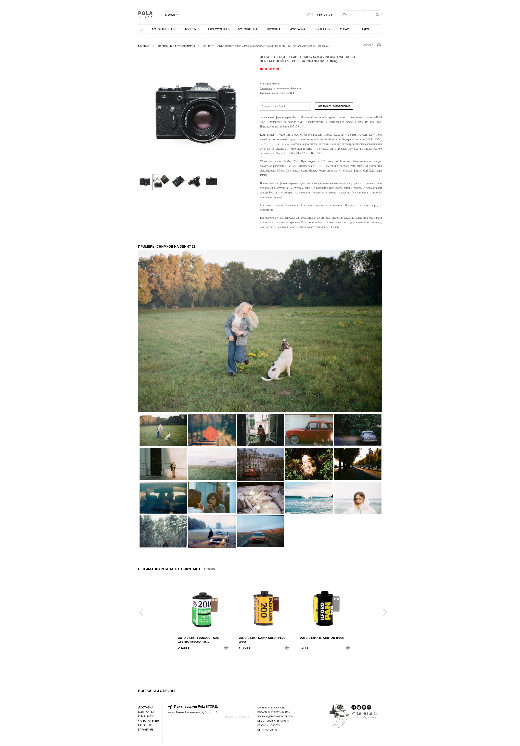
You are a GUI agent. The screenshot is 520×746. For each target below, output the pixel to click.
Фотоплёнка (247, 29)
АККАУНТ (369, 44)
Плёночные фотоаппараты (176, 46)
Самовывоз (266, 88)
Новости (145, 725)
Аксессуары (217, 29)
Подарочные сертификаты (273, 712)
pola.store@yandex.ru (364, 717)
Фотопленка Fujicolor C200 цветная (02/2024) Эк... (198, 639)
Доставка (297, 29)
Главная (144, 46)
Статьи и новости (268, 725)
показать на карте (237, 716)
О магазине (147, 716)
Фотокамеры (162, 29)
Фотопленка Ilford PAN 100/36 (322, 638)
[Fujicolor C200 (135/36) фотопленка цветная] (203, 608)
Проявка (273, 29)
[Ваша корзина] (379, 45)
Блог (366, 29)
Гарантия (145, 729)
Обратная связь (267, 730)
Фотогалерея (148, 720)
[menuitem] (145, 29)
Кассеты (189, 29)
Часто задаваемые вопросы (275, 716)
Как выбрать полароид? (271, 707)
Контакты (322, 29)
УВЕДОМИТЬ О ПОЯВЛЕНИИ (334, 106)
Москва (276, 83)
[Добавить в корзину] (226, 648)
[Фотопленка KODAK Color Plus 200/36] (264, 608)
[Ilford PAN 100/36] (325, 608)
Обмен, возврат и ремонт (273, 721)
